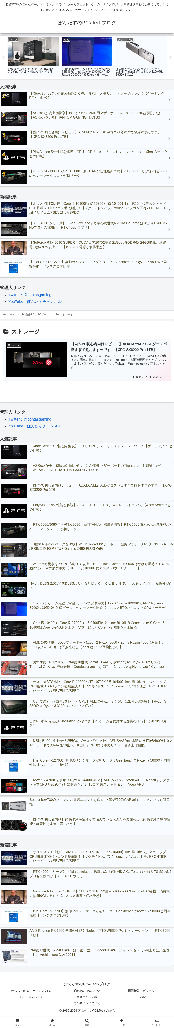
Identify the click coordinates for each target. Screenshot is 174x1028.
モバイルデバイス (31, 997)
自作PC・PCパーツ (87, 990)
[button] (161, 609)
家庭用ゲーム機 (87, 997)
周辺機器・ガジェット (143, 990)
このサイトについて (87, 1003)
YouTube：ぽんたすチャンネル (35, 301)
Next (171, 57)
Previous (3, 57)
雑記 (143, 997)
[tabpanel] (33, 56)
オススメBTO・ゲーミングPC (31, 990)
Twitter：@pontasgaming (29, 295)
